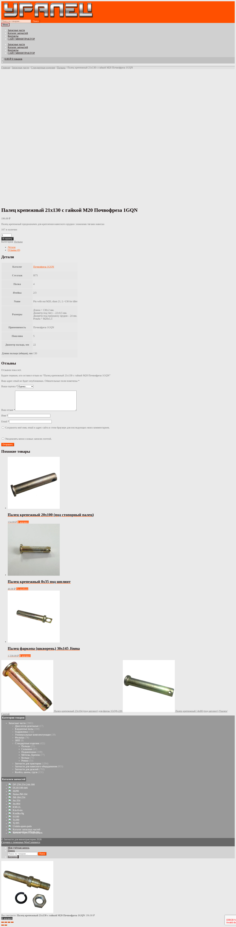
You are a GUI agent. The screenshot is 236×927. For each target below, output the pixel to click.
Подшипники (28, 752)
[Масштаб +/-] (12, 922)
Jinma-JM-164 (20, 794)
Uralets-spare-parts (22, 826)
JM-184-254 (19, 797)
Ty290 (16, 820)
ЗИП (17, 740)
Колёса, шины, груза (26, 772)
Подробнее (22, 589)
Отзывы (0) (14, 250)
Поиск (36, 21)
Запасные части (16, 30)
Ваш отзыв (8, 410)
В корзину (7, 238)
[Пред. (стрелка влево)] (2, 925)
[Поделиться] (5, 922)
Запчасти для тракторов (28, 763)
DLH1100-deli (20, 788)
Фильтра (19, 737)
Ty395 (16, 823)
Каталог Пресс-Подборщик (28, 832)
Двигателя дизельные (27, 726)
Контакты (13, 36)
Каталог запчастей (18, 33)
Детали (12, 247)
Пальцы (61, 67)
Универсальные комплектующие (33, 734)
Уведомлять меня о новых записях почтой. (28, 438)
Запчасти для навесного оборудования (36, 766)
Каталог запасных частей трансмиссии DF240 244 (26, 830)
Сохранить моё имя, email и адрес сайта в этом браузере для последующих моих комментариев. (57, 427)
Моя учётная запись (18, 847)
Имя (4, 415)
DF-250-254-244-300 (24, 784)
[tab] (121, 247)
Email (5, 421)
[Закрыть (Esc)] (2, 922)
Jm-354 (16, 800)
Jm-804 (16, 804)
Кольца (25, 757)
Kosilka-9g (18, 813)
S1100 (16, 816)
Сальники (26, 749)
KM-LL (17, 807)
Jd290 (16, 791)
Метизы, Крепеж (30, 754)
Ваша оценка (9, 386)
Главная (5, 67)
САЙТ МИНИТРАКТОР (21, 39)
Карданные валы (24, 729)
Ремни (24, 760)
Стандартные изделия (43, 67)
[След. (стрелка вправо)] (5, 925)
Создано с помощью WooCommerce (20, 842)
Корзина (13, 856)
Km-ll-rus (17, 810)
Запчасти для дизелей (27, 769)
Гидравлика (21, 731)
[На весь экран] (9, 922)
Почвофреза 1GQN (43, 266)
